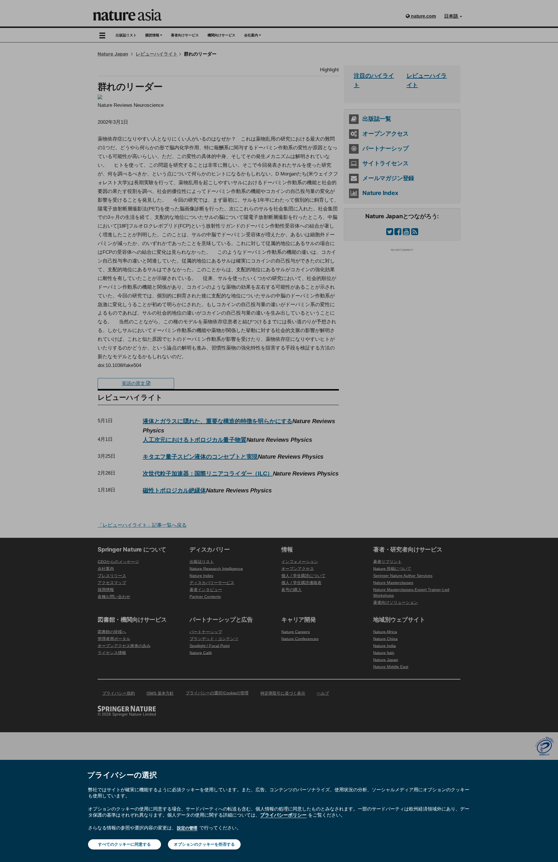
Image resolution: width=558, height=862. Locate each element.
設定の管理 (187, 828)
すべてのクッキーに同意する (124, 844)
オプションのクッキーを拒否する (204, 844)
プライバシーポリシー (283, 815)
